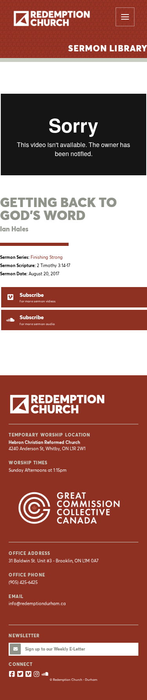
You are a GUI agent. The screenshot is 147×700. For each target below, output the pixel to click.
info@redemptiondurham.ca (37, 603)
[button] (125, 16)
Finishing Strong (47, 257)
